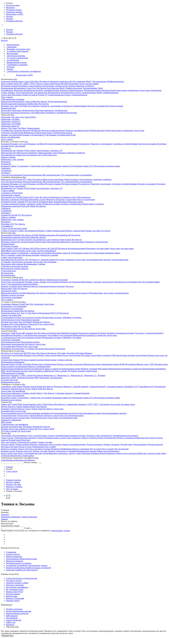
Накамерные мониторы (11, 206)
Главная (9, 467)
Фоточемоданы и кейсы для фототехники (78, 93)
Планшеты (5, 389)
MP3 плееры (6, 422)
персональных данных (60, 531)
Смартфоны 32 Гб (130, 386)
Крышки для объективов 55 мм (35, 135)
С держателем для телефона (40, 166)
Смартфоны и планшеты (17, 65)
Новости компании (14, 556)
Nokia (38, 393)
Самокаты (75, 438)
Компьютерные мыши (71, 369)
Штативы (24, 199)
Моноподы (50, 199)
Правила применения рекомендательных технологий (28, 568)
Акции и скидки (13, 554)
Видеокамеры (7, 235)
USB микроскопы (95, 293)
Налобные (33, 284)
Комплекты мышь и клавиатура (48, 369)
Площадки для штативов (66, 199)
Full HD (35, 235)
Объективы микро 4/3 (10, 126)
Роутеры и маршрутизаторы (32, 360)
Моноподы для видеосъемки (73, 242)
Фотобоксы (6, 148)
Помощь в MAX (13, 601)
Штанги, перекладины (75, 231)
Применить (6, 517)
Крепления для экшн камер (97, 248)
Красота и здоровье (9, 449)
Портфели (95, 453)
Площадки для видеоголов (96, 242)
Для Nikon (23, 106)
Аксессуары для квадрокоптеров (89, 260)
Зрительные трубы (9, 291)
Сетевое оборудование (10, 360)
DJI (35, 248)
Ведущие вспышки (53, 144)
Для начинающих (99, 81)
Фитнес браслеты (8, 407)
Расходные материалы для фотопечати (51, 110)
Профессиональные (115, 81)
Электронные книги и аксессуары (15, 418)
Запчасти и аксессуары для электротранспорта (64, 415)
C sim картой (103, 404)
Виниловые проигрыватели (12, 329)
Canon (29, 88)
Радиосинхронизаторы (32, 175)
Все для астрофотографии (149, 282)
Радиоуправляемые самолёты (114, 413)
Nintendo (36, 322)
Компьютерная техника (17, 62)
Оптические (62, 293)
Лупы (3, 284)
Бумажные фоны (46, 202)
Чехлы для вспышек (17, 146)
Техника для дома (39, 451)
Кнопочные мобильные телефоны (15, 393)
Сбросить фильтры (29, 517)
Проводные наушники (37, 335)
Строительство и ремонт (27, 442)
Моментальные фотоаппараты (14, 104)
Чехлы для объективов (10, 137)
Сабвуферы (66, 317)
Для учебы (61, 353)
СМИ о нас (10, 622)
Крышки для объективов (11, 135)
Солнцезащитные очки (32, 453)
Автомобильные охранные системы (70, 435)
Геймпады (23, 324)
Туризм (40, 438)
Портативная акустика (10, 320)
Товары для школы (112, 444)
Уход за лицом (108, 449)
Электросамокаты (36, 415)
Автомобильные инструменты (125, 435)
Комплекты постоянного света (29, 155)
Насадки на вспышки (96, 106)
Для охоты (69, 286)
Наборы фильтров (102, 90)
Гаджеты (10, 67)
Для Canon (14, 106)
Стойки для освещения (27, 231)
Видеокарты (130, 364)
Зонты (46, 453)
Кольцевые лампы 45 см (83, 166)
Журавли (41, 231)
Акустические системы (31, 317)
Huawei (21, 389)
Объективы (12, 47)
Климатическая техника (86, 451)
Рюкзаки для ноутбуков (34, 355)
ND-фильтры (89, 90)
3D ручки (14, 380)
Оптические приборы (16, 56)
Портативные (44, 313)
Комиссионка (11, 596)
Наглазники (17, 95)
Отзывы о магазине (14, 609)
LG (26, 313)
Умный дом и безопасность (108, 451)
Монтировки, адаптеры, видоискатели (97, 282)
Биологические (81, 293)
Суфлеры (41, 264)
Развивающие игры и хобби (44, 447)
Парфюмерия (66, 449)
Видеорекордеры (8, 275)
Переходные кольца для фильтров (125, 90)
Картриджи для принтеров (51, 378)
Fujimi (26, 150)
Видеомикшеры (30, 264)
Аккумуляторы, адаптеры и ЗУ (49, 150)
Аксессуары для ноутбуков (12, 355)
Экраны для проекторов (11, 315)
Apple (13, 333)
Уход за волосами (121, 449)
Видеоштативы (54, 242)
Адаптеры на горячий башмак (74, 106)
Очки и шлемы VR (62, 371)
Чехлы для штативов (86, 199)
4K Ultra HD (52, 248)
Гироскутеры (22, 415)
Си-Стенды (105, 231)
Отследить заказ (13, 5)
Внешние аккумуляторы (11, 400)
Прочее (10, 69)
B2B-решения (12, 616)
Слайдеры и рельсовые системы (14, 266)
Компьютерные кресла (10, 382)
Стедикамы (6, 262)
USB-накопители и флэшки (12, 99)
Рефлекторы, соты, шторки (12, 159)
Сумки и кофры (7, 191)
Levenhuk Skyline (18, 280)
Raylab (19, 179)
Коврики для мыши (89, 369)
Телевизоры (6, 304)
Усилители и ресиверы (10, 340)
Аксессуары (6, 95)
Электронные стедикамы (21, 262)
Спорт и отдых (7, 438)
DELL (24, 375)
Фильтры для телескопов (70, 282)
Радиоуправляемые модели (12, 413)
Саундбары (76, 317)
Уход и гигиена (55, 444)
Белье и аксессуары (9, 453)
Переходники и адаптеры (93, 204)
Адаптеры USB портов (111, 355)
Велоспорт (25, 440)
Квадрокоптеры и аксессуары (13, 411)
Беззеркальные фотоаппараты (13, 88)
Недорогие (75, 235)
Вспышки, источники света (18, 49)
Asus (21, 353)
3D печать (5, 380)
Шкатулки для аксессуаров (149, 453)
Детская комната (140, 444)
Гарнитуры (32, 324)
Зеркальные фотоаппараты (12, 81)
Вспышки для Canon (18, 144)
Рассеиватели (34, 106)
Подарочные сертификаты (17, 587)
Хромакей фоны (61, 202)
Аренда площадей (13, 620)
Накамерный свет (8, 108)
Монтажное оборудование (12, 264)
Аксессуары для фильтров (150, 90)
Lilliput (32, 206)
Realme (40, 386)
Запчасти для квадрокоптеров (115, 260)
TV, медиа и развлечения (17, 58)
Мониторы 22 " (50, 375)
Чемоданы (86, 453)
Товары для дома (45, 442)
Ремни (103, 453)
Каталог (4, 40)
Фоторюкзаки (27, 93)
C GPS (89, 404)
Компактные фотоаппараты (12, 101)
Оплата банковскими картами (18, 611)
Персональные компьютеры (12, 362)
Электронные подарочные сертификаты (24, 71)
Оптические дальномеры (11, 297)
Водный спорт (15, 440)
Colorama (20, 202)
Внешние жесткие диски (22, 371)
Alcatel (33, 393)
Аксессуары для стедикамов (45, 262)
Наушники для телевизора (12, 309)
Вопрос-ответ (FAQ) (14, 592)
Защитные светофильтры (24, 90)
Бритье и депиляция (80, 449)
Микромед (32, 293)
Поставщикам (12, 618)
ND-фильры (36, 130)
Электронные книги (39, 418)
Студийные (29, 349)
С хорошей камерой (47, 260)
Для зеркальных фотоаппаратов (47, 93)
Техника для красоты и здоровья (61, 451)
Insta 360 (29, 248)
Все (15, 79)
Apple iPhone (17, 386)
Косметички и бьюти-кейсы (22, 456)
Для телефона (53, 335)
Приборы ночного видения (12, 295)
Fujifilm (33, 101)
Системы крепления (9, 204)
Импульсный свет (8, 153)
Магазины (10, 7)
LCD (57, 313)
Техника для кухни (24, 451)
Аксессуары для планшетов (12, 395)
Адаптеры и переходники (12, 193)
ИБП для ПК (6, 371)
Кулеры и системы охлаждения (70, 364)
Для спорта (139, 333)
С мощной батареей (96, 386)
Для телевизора (65, 335)
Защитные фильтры (22, 130)
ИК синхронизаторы (51, 175)
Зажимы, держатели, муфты (30, 204)
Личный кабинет (13, 594)
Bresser (15, 293)
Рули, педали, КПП (46, 324)
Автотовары (6, 435)
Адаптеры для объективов (12, 133)
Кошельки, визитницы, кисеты (62, 453)
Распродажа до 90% (24, 75)
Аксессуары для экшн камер (122, 248)
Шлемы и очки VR (12, 326)
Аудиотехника (13, 60)
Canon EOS (29, 81)
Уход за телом (95, 449)
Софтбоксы (6, 168)
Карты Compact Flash (45, 84)
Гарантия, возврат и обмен (17, 583)
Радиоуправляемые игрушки (89, 413)
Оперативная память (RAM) (113, 364)
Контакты (10, 625)
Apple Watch (17, 404)
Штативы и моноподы (10, 199)
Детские (70, 293)
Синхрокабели (86, 175)
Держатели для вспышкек (101, 144)
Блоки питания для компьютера (14, 366)
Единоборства (110, 438)
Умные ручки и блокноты (127, 453)
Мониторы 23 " (63, 375)
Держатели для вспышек (50, 106)
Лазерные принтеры (25, 378)
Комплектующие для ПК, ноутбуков (16, 364)
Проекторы (6, 313)
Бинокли (4, 286)
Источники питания (9, 86)
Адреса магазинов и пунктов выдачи (21, 578)
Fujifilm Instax (32, 104)
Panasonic (17, 235)
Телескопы (5, 280)
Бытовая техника (8, 451)
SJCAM (22, 248)
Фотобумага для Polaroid (56, 113)
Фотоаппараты (13, 45)
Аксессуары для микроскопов (116, 293)
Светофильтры (7, 90)
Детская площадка (155, 444)
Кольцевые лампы (8, 166)
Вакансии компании (14, 561)
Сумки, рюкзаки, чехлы (11, 93)
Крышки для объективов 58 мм (62, 135)
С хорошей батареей (80, 393)
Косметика (55, 449)
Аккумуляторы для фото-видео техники (59, 86)
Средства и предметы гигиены (37, 449)
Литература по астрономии (125, 282)
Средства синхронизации (12, 175)
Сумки (78, 453)
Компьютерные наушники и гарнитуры (89, 335)
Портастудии (21, 346)
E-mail (27, 528)
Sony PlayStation (25, 322)
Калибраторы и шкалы (10, 195)
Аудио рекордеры (8, 271)
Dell (25, 353)
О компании (11, 552)
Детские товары (7, 444)
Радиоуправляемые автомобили (37, 413)
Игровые (80, 353)
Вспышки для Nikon (36, 144)
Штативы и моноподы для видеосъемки (18, 242)
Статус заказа (11, 471)
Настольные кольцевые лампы (107, 166)
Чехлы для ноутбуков (72, 355)
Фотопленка (72, 113)
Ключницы (111, 453)
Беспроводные (54, 333)
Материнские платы (92, 364)
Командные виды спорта (145, 438)
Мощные (88, 353)
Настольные (23, 284)
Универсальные (33, 128)
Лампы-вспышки (45, 153)
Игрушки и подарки (9, 447)
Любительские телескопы (57, 280)
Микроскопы (6, 293)
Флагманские (160, 386)
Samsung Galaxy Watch (38, 404)
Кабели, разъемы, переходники (84, 371)
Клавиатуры (29, 369)
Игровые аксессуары (10, 324)
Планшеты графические (44, 371)
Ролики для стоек (92, 231)
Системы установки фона (71, 204)
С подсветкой (12, 284)
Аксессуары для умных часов (122, 404)
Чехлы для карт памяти (89, 84)
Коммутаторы (50, 360)
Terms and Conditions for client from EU (22, 570)
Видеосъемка (12, 53)
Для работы (71, 353)
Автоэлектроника (19, 435)
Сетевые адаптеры (64, 360)
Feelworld (25, 206)
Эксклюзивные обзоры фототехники (21, 559)
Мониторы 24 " (77, 375)
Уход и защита (7, 97)
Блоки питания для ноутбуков (134, 355)
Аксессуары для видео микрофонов (41, 251)
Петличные (40, 349)
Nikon (36, 81)
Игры (101, 438)
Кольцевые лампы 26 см (62, 166)
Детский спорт (126, 444)
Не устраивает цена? (14, 589)
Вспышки (5, 106)
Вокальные (49, 349)
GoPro (16, 248)
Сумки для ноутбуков (53, 355)
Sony (34, 88)
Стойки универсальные (55, 231)
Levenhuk (13, 286)
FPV (27, 260)
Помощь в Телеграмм (15, 598)
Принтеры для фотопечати (23, 110)
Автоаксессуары (93, 435)
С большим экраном (114, 386)
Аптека (21, 449)
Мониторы (5, 375)
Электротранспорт (9, 415)
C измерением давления (75, 404)
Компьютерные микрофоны (154, 369)
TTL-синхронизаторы (70, 175)
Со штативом (22, 166)
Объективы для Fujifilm (11, 124)
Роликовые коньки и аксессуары (57, 438)
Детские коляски (22, 444)
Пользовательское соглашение (18, 563)
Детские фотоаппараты (57, 101)
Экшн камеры (7, 248)
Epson (13, 313)
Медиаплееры (7, 311)
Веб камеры (103, 369)
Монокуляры (6, 289)
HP (28, 353)
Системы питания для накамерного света (33, 240)
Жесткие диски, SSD (145, 364)
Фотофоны (5, 202)
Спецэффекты (7, 226)
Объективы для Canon (10, 117)
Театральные (43, 286)
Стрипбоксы (6, 170)
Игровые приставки (9, 322)
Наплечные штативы (30, 255)
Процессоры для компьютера (44, 364)
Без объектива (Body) (83, 81)
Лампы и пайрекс (8, 157)
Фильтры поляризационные (71, 90)
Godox (29, 179)
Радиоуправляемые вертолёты (64, 413)
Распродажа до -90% (14, 14)
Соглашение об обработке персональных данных (26, 565)
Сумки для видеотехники (12, 257)
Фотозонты (6, 162)
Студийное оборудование (17, 51)
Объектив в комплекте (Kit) (61, 81)
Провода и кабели (29, 95)
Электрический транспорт (25, 438)
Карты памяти (7, 84)
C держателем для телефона (40, 253)
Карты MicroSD (61, 84)
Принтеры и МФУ (8, 378)
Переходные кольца (43, 133)
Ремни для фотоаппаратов (108, 93)
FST (24, 179)
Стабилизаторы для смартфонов (14, 424)
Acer (18, 313)
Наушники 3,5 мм (19, 335)
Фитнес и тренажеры (125, 438)
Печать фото (6, 110)
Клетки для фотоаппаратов (75, 95)
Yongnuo (20, 150)
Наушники (5, 333)
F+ (43, 393)
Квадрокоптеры (7, 260)
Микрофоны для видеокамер (13, 251)
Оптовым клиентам (14, 21)
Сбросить (5, 515)
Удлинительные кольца (62, 133)
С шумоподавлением (153, 333)
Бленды (4, 128)
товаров (4, 519)
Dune (22, 311)
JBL (24, 333)
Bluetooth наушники (69, 333)
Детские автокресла (94, 444)
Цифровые (51, 293)
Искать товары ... (31, 462)
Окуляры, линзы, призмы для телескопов (42, 282)
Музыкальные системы (51, 317)
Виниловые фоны (75, 202)
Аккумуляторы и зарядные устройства (69, 153)
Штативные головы (37, 199)
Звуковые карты (161, 364)
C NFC (95, 404)
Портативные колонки (30, 320)
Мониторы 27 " (90, 375)
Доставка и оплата (14, 10)
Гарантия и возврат (14, 12)
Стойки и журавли (9, 231)
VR (2, 326)
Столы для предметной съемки (14, 228)
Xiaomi (22, 304)
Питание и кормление (39, 444)
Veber (25, 286)
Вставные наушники (106, 333)
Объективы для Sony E (10, 121)
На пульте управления (65, 260)
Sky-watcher (30, 280)
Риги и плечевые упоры (11, 255)
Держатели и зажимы (49, 255)
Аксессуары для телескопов (12, 282)
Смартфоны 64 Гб (146, 386)
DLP (53, 313)
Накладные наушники (88, 333)
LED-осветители (50, 155)
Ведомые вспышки (70, 144)
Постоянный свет (8, 155)
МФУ (37, 378)
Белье (20, 453)
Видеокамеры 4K (63, 235)
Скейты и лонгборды (89, 438)
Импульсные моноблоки (27, 153)
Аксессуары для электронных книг (63, 418)
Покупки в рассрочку (15, 585)
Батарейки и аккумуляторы (30, 86)
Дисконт (9, 19)
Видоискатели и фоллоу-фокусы (14, 268)
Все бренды (44, 81)
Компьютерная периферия (12, 369)
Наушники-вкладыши (125, 333)
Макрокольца (29, 133)
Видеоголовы (41, 242)
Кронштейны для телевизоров (13, 306)
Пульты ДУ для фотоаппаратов (51, 95)
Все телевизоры (36, 304)
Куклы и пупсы (25, 447)
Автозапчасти (106, 435)
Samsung (15, 304)
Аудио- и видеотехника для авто (41, 435)
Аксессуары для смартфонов (13, 391)
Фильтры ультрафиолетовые (47, 90)
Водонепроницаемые (77, 248)
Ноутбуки (5, 353)
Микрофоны (6, 349)
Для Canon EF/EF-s (28, 117)
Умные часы (6, 404)
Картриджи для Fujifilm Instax (32, 113)
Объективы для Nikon (10, 119)
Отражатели (6, 164)
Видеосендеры (7, 273)
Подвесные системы (51, 204)
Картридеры (73, 84)
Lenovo (33, 353)
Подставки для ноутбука (91, 355)
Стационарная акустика (11, 317)
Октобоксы (6, 173)
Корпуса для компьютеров (39, 366)
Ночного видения (56, 286)
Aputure (33, 150)
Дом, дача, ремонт (8, 442)
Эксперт (9, 16)
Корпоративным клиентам (17, 613)
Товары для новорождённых (74, 444)
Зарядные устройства (85, 86)
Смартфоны (6, 386)
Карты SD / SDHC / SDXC (24, 84)
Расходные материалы (10, 113)
